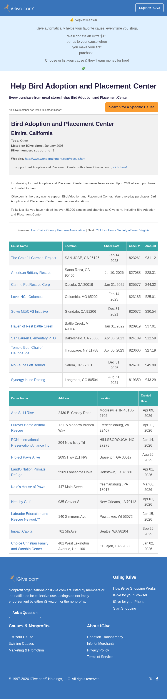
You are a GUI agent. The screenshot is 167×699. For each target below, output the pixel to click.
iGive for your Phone (129, 602)
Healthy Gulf (20, 502)
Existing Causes (21, 643)
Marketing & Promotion (26, 650)
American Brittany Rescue (31, 273)
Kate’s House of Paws (28, 487)
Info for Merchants (100, 643)
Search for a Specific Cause (132, 107)
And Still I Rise (22, 413)
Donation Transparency (105, 637)
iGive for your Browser (130, 595)
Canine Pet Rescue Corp (30, 284)
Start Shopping (124, 608)
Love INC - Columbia (27, 297)
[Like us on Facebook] (157, 679)
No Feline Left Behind (28, 365)
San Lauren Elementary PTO (33, 338)
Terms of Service (100, 657)
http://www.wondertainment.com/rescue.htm (55, 158)
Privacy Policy (98, 650)
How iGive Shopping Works (134, 588)
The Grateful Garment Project (33, 258)
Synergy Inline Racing (28, 380)
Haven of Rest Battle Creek (32, 326)
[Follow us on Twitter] (151, 679)
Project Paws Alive (25, 457)
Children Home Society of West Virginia (123, 230)
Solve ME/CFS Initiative (29, 311)
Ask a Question (25, 613)
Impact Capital (22, 531)
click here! (120, 167)
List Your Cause (21, 637)
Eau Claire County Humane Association (58, 230)
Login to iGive (149, 8)
